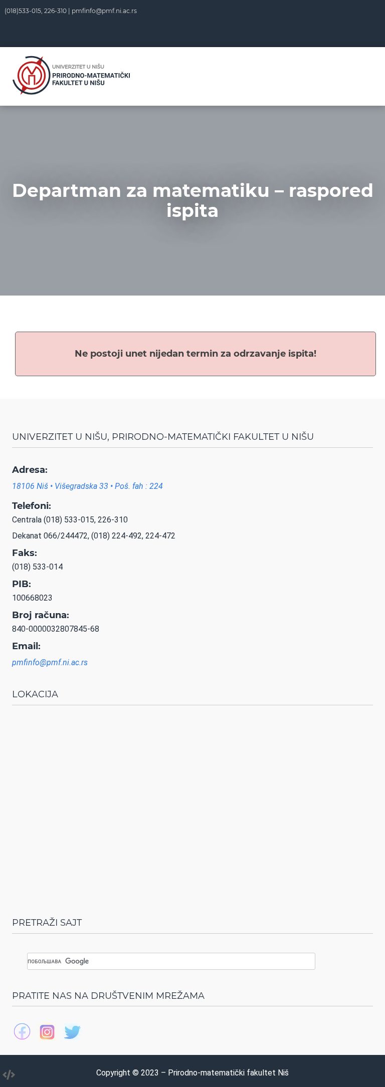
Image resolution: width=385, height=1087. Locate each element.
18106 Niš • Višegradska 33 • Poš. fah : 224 (87, 486)
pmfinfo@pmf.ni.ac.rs (104, 11)
